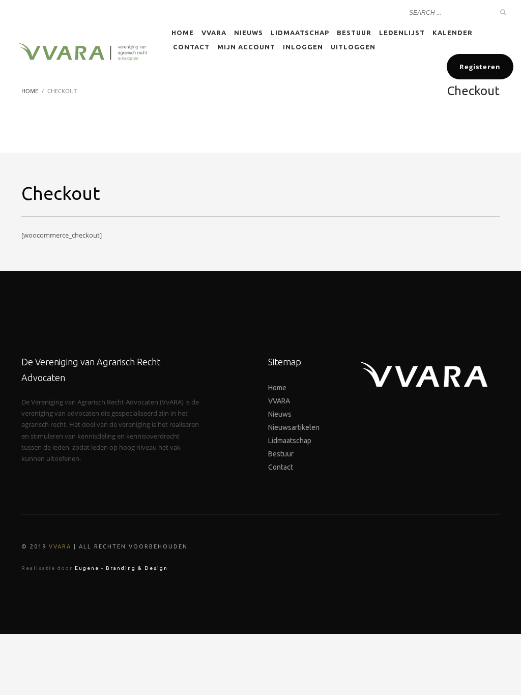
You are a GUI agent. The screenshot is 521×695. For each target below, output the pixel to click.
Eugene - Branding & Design (121, 568)
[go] (503, 12)
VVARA (60, 546)
